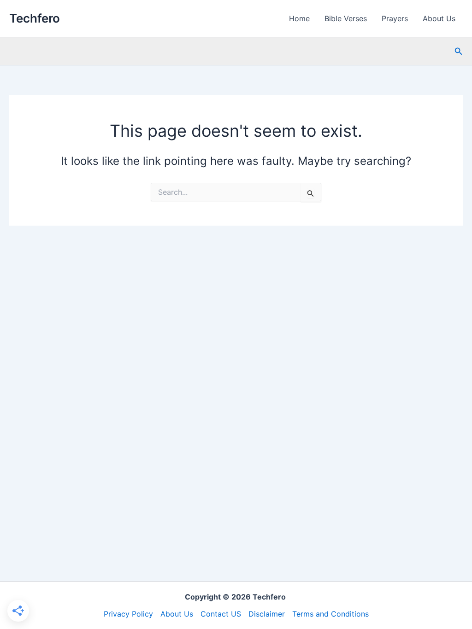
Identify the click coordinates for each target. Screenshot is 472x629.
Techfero (34, 18)
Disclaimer (266, 613)
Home (299, 18)
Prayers (395, 18)
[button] (458, 51)
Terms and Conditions (330, 613)
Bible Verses (345, 18)
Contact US (221, 613)
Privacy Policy (128, 613)
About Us (439, 18)
